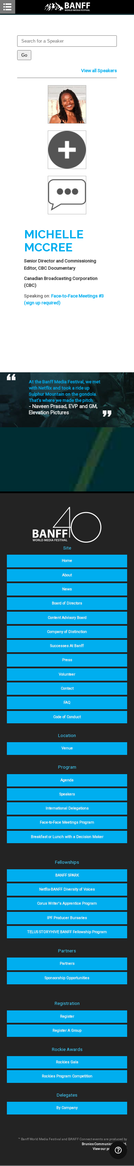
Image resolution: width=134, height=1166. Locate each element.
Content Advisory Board (67, 617)
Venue (67, 748)
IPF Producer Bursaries (67, 918)
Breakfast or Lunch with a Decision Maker (67, 837)
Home (67, 560)
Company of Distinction (67, 632)
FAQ (67, 702)
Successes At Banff (67, 646)
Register (67, 1016)
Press (67, 660)
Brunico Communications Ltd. (104, 1144)
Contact (67, 688)
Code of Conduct (67, 717)
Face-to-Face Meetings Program (67, 822)
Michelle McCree (53, 240)
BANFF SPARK (67, 875)
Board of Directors (67, 603)
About (67, 575)
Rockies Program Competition (67, 1076)
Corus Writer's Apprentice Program (67, 903)
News (67, 589)
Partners (67, 963)
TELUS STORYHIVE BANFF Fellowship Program (67, 932)
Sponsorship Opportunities (67, 978)
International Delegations (67, 808)
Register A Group (67, 1030)
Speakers (67, 794)
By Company (67, 1108)
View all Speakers (99, 70)
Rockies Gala (67, 1062)
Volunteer (67, 674)
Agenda (67, 780)
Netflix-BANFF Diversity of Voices (67, 889)
